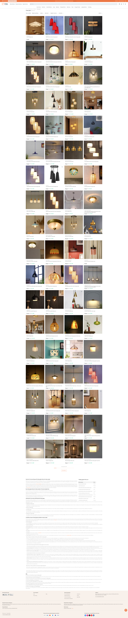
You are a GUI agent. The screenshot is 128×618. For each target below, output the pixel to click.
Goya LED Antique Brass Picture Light (90, 311)
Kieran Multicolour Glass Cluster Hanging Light (52, 86)
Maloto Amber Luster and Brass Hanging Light (72, 410)
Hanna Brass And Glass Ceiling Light (70, 186)
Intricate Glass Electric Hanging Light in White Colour (53, 261)
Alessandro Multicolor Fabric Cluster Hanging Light (72, 585)
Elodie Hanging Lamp (88, 410)
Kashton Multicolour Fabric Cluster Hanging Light (34, 86)
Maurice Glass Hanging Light (31, 211)
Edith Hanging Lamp (88, 111)
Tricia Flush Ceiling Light (49, 535)
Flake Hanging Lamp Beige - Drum (32, 560)
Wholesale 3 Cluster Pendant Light (51, 485)
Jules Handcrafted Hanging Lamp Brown (32, 510)
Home (27, 9)
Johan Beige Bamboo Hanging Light (90, 186)
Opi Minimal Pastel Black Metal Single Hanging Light (34, 286)
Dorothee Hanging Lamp (49, 460)
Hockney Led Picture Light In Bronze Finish (33, 460)
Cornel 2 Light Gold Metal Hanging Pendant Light (53, 161)
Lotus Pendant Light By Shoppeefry (51, 311)
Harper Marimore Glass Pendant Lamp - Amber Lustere (73, 385)
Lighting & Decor (30, 9)
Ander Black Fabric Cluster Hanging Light (52, 186)
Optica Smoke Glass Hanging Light (70, 435)
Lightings (34, 9)
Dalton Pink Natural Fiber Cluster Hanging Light (91, 385)
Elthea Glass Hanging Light (50, 560)
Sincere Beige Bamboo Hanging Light (51, 286)
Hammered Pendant (68, 261)
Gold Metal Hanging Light (30, 485)
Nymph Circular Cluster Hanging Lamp (51, 610)
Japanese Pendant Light (30, 236)
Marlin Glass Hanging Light (69, 236)
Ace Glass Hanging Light (30, 610)
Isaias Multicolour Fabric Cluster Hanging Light (91, 585)
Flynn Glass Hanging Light (50, 510)
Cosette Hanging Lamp (68, 535)
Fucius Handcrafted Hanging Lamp (90, 560)
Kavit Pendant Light (68, 86)
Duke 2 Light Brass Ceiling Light (50, 236)
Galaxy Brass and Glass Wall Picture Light (52, 435)
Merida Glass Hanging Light (31, 410)
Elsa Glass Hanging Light (69, 111)
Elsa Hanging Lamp (87, 510)
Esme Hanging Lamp (88, 236)
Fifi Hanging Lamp (68, 560)
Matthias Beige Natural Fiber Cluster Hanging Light (53, 211)
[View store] (119, 4)
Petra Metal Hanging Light (69, 311)
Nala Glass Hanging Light (69, 136)
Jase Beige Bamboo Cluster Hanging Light (52, 585)
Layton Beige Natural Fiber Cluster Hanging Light (53, 410)
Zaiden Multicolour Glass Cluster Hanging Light (33, 535)
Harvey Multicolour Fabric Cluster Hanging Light (91, 161)
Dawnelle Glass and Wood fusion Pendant (71, 610)
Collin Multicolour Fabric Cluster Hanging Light (33, 186)
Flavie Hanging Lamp (68, 211)
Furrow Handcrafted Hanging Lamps (90, 261)
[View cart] (125, 4)
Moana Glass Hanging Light (69, 161)
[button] (121, 4)
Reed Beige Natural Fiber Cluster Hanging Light (72, 286)
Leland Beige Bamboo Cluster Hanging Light (33, 136)
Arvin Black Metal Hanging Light (31, 435)
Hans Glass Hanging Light (30, 111)
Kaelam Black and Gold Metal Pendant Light (33, 161)
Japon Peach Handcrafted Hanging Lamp (52, 136)
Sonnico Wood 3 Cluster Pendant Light (51, 111)
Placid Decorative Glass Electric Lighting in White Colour (35, 385)
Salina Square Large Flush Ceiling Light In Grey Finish (92, 460)
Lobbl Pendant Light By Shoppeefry (32, 311)
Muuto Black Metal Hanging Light (89, 136)
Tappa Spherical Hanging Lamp (70, 510)
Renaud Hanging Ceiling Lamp (69, 460)
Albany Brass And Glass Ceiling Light (32, 261)
